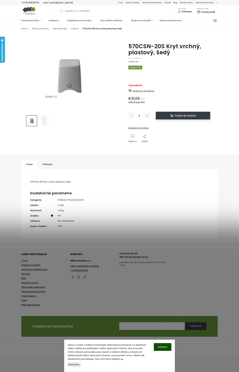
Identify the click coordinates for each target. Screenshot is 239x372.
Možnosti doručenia (143, 90)
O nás (120, 3)
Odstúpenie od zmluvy (33, 291)
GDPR (24, 300)
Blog (175, 3)
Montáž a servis (186, 3)
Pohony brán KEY (75, 199)
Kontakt (168, 3)
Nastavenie (74, 364)
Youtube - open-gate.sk (85, 277)
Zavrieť (205, 146)
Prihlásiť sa (195, 326)
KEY (59, 215)
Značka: (133, 61)
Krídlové (62, 199)
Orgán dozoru (28, 296)
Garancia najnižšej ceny (152, 3)
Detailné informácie (138, 127)
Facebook (72, 277)
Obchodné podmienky (204, 3)
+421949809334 (79, 270)
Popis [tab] (29, 164)
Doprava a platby (132, 3)
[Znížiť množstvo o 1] (131, 116)
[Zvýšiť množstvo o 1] (147, 116)
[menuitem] (33, 20)
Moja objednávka (30, 304)
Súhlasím (162, 346)
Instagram (79, 277)
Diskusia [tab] (48, 164)
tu (122, 358)
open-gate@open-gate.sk (84, 266)
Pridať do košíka (185, 115)
